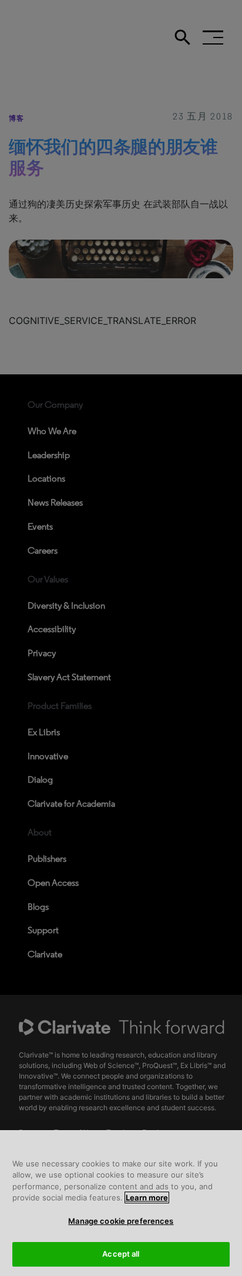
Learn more (147, 1197)
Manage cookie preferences (120, 1221)
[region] (121, 1203)
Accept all (120, 1253)
